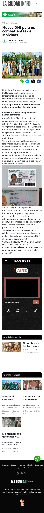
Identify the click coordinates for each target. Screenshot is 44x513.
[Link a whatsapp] (37, 458)
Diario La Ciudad (15, 40)
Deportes (22, 465)
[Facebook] (39, 81)
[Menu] (40, 3)
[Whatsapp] (22, 81)
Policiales (27, 468)
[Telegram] (27, 81)
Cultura (13, 465)
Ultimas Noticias (9, 23)
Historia (29, 465)
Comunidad (39, 465)
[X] (33, 81)
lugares (18, 468)
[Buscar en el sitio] (36, 3)
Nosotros (5, 465)
